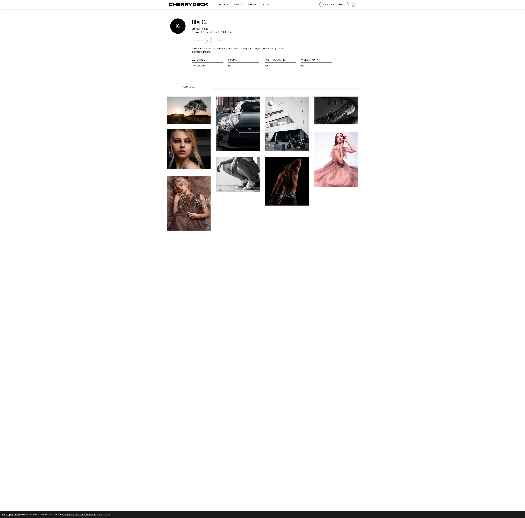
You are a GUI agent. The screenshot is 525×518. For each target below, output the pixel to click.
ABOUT (238, 4)
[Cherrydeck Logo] (187, 4)
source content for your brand (79, 514)
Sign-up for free (11, 514)
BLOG (266, 4)
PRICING (252, 4)
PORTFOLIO (188, 86)
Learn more (103, 514)
